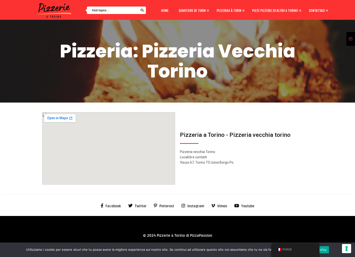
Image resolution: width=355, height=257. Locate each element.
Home (165, 10)
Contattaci (317, 10)
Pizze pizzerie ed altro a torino (275, 10)
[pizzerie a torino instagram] (351, 39)
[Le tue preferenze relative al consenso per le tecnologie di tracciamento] (346, 248)
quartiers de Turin (192, 10)
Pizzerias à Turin (229, 10)
